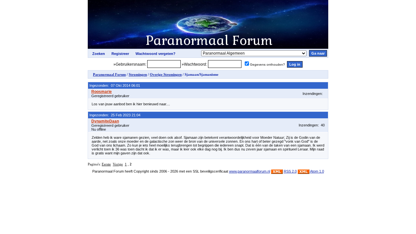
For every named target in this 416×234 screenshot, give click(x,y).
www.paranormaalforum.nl (249, 171)
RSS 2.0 (290, 171)
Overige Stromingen (166, 74)
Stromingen (138, 74)
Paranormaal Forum (109, 74)
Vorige (118, 164)
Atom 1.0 (317, 171)
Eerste (106, 164)
